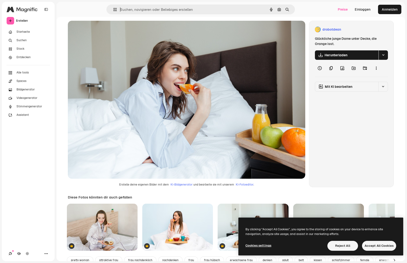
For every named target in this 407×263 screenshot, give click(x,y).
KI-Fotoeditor (244, 184)
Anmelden (390, 9)
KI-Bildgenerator (182, 184)
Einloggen (362, 9)
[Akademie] (19, 253)
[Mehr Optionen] (376, 68)
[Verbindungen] (10, 253)
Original (98, 29)
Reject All (342, 246)
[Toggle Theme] (27, 253)
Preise (343, 9)
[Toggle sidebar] (46, 9)
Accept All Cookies (379, 246)
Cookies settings (258, 245)
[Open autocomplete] (113, 9)
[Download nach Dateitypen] (383, 55)
